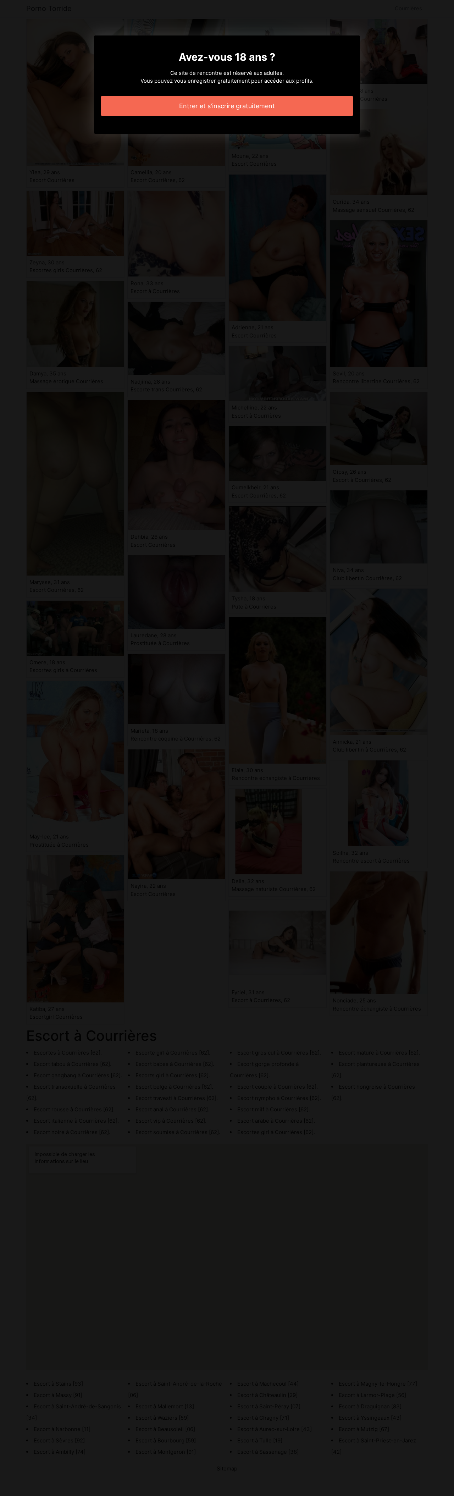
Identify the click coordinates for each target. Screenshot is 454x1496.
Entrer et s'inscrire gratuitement (227, 106)
